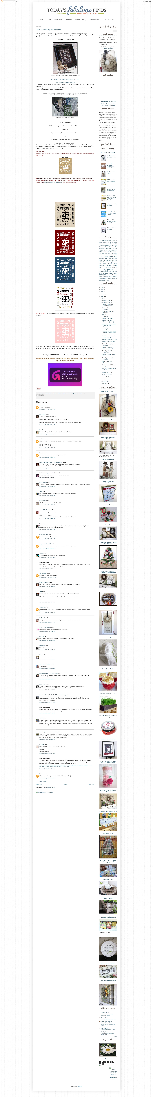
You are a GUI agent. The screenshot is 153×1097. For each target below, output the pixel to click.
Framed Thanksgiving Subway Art (107, 344)
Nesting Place (104, 1032)
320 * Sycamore (105, 1028)
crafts (101, 257)
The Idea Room (105, 1012)
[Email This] (37, 395)
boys (103, 253)
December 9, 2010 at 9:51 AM (47, 753)
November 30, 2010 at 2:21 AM (47, 495)
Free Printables (94, 20)
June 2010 (105, 381)
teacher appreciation (107, 276)
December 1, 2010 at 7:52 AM (47, 586)
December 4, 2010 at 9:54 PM (47, 659)
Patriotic (101, 245)
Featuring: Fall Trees (107, 318)
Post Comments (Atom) (49, 787)
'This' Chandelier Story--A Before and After (108, 336)
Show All (115, 1036)
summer (100, 276)
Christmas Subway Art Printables (48, 29)
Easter (100, 242)
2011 (102, 296)
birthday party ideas (107, 251)
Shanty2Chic (104, 1017)
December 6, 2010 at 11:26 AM (47, 702)
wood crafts (105, 280)
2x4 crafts (102, 240)
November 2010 (106, 302)
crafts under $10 (49, 393)
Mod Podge (109, 243)
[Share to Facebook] (42, 395)
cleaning (100, 254)
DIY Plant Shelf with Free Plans (108, 1019)
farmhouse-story (43, 534)
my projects (74, 393)
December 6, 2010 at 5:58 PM (47, 727)
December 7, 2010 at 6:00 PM (47, 739)
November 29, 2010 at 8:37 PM (47, 448)
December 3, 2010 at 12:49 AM (47, 631)
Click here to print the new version (53, 182)
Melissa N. (42, 618)
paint (116, 269)
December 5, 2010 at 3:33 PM (47, 690)
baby (110, 250)
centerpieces (114, 253)
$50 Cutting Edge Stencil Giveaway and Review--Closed (111, 197)
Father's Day (106, 242)
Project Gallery (80, 20)
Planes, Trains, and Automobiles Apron (107, 362)
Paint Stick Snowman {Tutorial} (107, 315)
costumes (109, 254)
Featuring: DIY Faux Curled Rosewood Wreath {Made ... (109, 332)
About (49, 20)
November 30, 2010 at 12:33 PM (47, 577)
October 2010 (106, 372)
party (110, 271)
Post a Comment (42, 781)
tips (100, 278)
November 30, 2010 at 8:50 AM (47, 529)
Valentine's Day (110, 248)
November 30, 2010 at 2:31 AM (47, 505)
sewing (115, 273)
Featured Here (109, 20)
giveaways (101, 265)
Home (41, 20)
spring (108, 274)
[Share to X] (40, 395)
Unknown (42, 405)
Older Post (91, 784)
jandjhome (42, 645)
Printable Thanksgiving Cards (109, 339)
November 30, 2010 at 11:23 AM (47, 548)
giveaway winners (112, 263)
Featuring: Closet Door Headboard (107, 351)
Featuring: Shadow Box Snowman (108, 358)
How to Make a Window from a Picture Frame (111, 189)
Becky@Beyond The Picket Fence (48, 673)
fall (106, 258)
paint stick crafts (103, 271)
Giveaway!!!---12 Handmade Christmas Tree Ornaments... (109, 325)
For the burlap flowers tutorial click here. (65, 82)
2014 (102, 289)
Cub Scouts (114, 240)
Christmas (42, 393)
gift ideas (63, 393)
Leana (41, 654)
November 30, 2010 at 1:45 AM (47, 486)
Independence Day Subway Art (112, 204)
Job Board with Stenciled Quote (111, 180)
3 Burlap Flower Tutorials (108, 341)
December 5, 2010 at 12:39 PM (47, 679)
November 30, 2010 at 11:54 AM (47, 568)
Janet (40, 491)
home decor (68, 393)
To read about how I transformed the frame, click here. (65, 79)
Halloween (101, 243)
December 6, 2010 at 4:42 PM (47, 713)
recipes (111, 273)
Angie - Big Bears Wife (45, 543)
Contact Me (58, 20)
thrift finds (114, 276)
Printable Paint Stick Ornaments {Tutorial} (111, 221)
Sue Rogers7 (42, 573)
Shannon (41, 744)
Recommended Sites (108, 245)
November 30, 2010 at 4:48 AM (47, 518)
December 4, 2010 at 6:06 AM (47, 640)
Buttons (69, 20)
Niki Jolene (42, 414)
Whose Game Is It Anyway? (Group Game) (111, 213)
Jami (40, 591)
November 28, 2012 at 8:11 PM (47, 778)
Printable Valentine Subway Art (112, 228)
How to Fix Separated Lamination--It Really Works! (110, 165)
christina (41, 636)
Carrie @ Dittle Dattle (45, 509)
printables (80, 393)
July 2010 (104, 379)
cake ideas (107, 253)
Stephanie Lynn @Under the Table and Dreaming (52, 694)
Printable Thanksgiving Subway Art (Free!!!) (107, 348)
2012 (102, 294)
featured (109, 258)
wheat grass (111, 278)
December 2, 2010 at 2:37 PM (47, 622)
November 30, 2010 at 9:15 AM (47, 538)
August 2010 (105, 377)
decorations (102, 258)
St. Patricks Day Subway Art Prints (111, 156)
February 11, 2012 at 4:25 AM (47, 768)
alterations (106, 250)
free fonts (111, 260)
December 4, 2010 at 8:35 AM (47, 649)
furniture (108, 262)
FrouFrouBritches (44, 582)
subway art (114, 274)
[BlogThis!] (39, 395)
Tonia (40, 523)
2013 (102, 291)
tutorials (104, 278)
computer (105, 254)
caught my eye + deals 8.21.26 (108, 1029)
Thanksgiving (102, 248)
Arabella (41, 439)
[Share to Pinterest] (43, 395)
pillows (100, 273)
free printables (57, 393)
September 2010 (106, 374)
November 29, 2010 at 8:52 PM (47, 457)
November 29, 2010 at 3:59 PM (47, 424)
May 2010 (105, 383)
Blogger (79, 1086)
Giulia (41, 553)
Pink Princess (43, 482)
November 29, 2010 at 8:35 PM (47, 434)
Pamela (41, 429)
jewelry (106, 267)
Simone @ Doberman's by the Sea (48, 732)
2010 (102, 298)
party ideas (114, 271)
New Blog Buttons (106, 329)
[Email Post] (84, 393)
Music (116, 243)
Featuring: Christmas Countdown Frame (107, 305)
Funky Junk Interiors (106, 1021)
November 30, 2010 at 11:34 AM (47, 557)
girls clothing (102, 263)
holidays (108, 265)
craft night (114, 254)
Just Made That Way (44, 664)
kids (109, 267)
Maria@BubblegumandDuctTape (48, 473)
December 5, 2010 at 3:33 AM (47, 668)
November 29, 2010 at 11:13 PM (47, 477)
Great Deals (113, 242)
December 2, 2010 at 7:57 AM (47, 602)
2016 (102, 287)
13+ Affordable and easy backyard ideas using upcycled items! (108, 1024)
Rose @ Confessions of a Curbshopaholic (50, 462)
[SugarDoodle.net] (99, 1065)
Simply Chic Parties (44, 627)
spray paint (102, 274)
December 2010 (106, 300)
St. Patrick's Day (111, 246)
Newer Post (39, 784)
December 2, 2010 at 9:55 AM (47, 612)
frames (106, 260)
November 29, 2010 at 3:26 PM (47, 409)
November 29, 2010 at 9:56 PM (47, 468)
